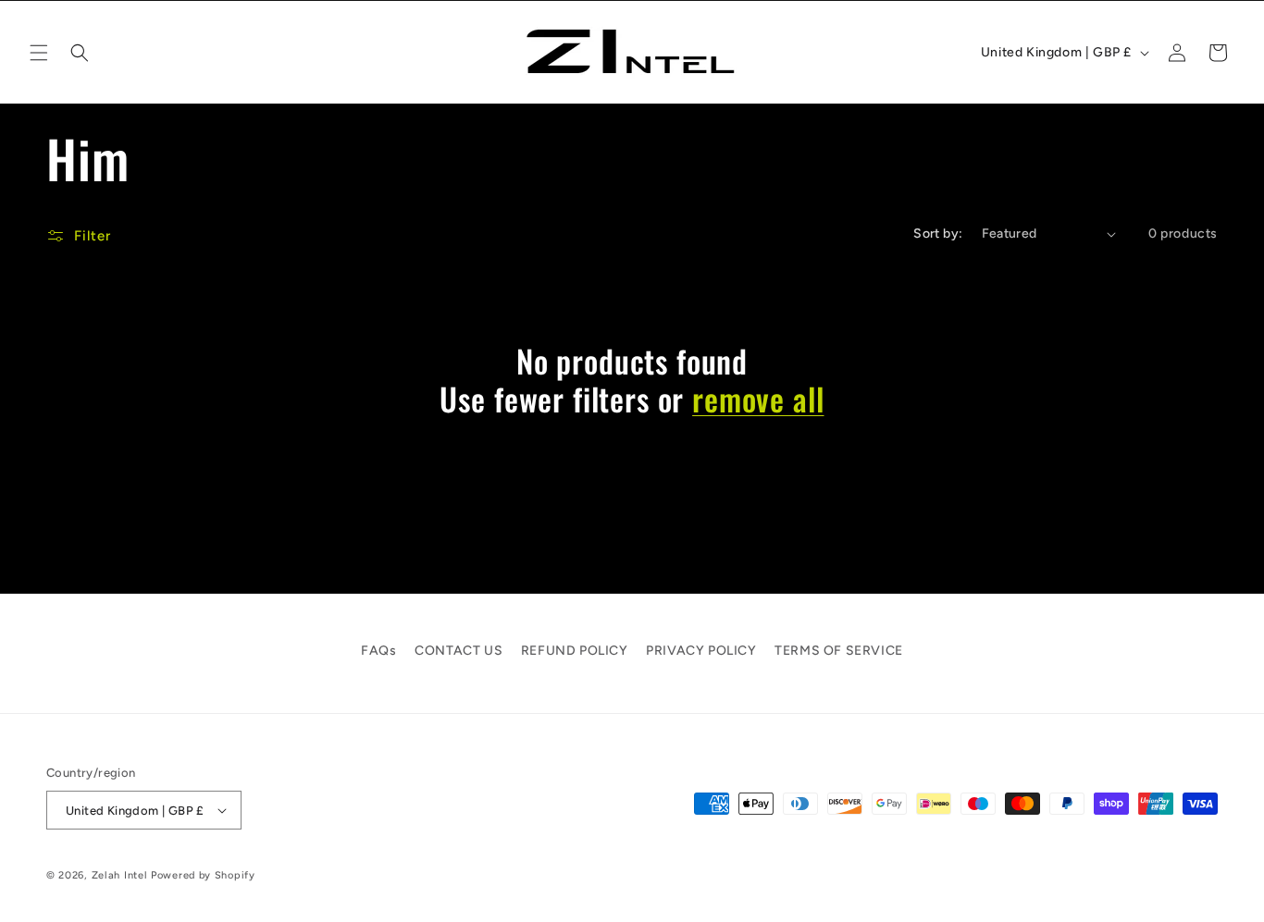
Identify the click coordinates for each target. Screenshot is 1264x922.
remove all (758, 399)
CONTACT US (458, 650)
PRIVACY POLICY (701, 650)
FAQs (378, 650)
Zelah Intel (120, 875)
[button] (39, 52)
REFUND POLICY (574, 650)
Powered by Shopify (203, 875)
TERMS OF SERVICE (839, 650)
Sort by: (937, 233)
